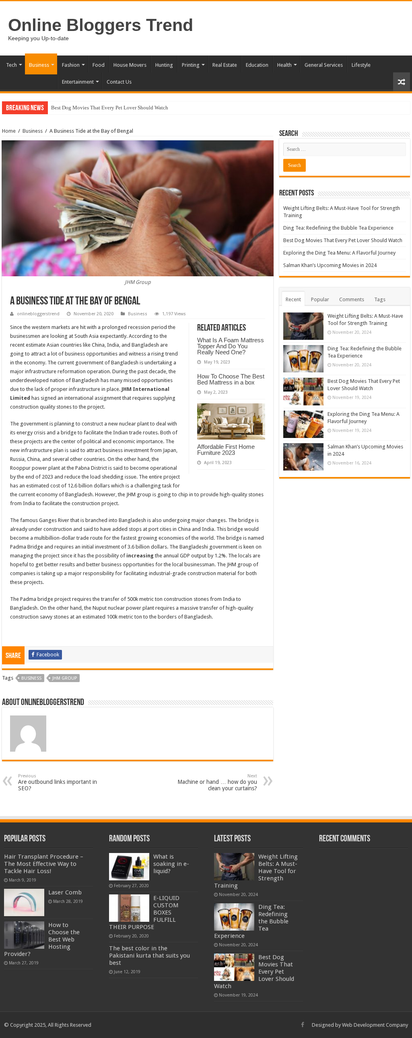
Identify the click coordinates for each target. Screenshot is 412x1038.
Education (257, 65)
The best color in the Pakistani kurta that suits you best (149, 955)
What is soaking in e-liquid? (171, 864)
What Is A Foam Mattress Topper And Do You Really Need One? (230, 346)
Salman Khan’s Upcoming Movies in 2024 (330, 265)
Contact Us (119, 82)
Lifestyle (361, 65)
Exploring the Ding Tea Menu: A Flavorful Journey (339, 253)
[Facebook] (302, 1025)
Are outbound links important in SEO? (57, 782)
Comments (351, 299)
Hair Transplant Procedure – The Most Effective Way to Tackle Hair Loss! (43, 864)
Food (99, 65)
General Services (324, 65)
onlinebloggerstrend (38, 314)
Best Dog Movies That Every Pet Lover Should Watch (109, 108)
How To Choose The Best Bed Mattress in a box (230, 379)
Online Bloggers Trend (100, 25)
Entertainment (78, 82)
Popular (320, 299)
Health (284, 65)
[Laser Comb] (24, 902)
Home (9, 131)
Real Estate (224, 65)
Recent (293, 299)
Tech (11, 65)
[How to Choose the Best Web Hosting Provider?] (24, 935)
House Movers (129, 65)
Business (39, 65)
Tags (379, 299)
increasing (140, 556)
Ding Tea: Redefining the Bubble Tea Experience (338, 228)
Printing (191, 65)
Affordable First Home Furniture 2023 (226, 449)
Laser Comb (65, 892)
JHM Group (64, 678)
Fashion (71, 65)
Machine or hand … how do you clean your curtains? (217, 782)
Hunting (164, 65)
